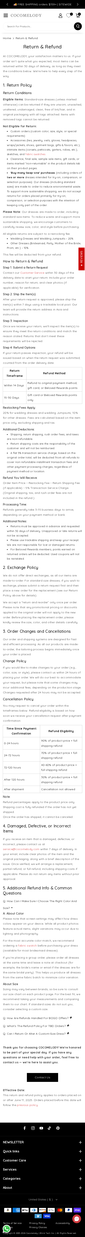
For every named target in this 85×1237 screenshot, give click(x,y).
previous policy (27, 1105)
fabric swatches (35, 154)
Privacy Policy (37, 1223)
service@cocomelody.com (21, 849)
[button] (5, 15)
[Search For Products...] (78, 26)
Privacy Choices (38, 1227)
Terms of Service (12, 1223)
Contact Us (42, 1077)
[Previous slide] (7, 4)
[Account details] (60, 15)
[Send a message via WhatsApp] (6, 1228)
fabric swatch (27, 945)
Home (7, 38)
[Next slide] (77, 4)
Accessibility (63, 1223)
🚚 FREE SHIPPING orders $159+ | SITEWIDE (42, 4)
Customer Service (32, 272)
